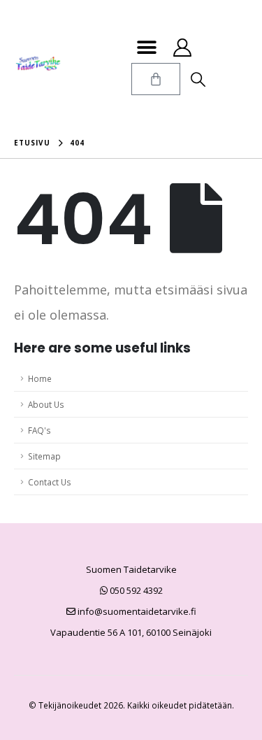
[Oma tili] (183, 47)
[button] (147, 47)
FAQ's (39, 430)
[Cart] (155, 79)
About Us (46, 404)
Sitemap (44, 456)
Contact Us (49, 482)
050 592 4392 (135, 590)
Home (40, 378)
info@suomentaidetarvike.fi (135, 611)
